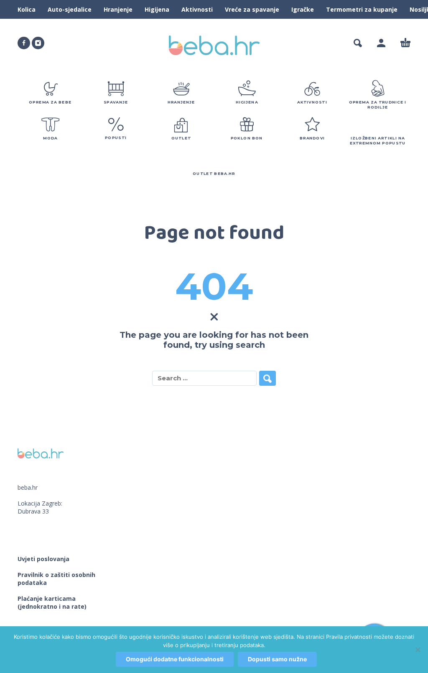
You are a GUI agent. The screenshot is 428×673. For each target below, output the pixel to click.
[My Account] (381, 43)
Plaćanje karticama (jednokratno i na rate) (52, 602)
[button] (358, 43)
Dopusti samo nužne (277, 659)
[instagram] (38, 43)
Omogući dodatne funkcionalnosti (175, 659)
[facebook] (24, 43)
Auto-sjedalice (70, 9)
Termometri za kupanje (361, 9)
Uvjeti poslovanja (43, 559)
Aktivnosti (197, 9)
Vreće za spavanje (252, 9)
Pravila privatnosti (349, 636)
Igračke (302, 9)
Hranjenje (118, 9)
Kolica (27, 9)
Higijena (157, 9)
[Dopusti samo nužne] (417, 649)
